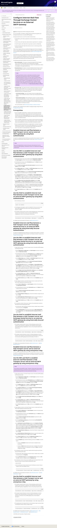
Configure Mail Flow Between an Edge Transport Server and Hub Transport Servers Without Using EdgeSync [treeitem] (7, 101)
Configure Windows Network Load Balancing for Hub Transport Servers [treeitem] (7, 117)
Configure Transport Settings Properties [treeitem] (6, 51)
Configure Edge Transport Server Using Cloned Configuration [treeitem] (7, 45)
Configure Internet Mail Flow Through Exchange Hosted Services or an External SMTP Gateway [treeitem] (7, 107)
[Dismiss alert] (55, 1)
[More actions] (43, 15)
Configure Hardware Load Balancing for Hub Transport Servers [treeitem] (7, 121)
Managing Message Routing (20, 14)
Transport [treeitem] (3, 31)
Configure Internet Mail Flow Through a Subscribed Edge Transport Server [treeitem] (7, 95)
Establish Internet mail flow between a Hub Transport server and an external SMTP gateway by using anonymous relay (50, 49)
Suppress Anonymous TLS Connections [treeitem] (7, 92)
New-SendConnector (34, 220)
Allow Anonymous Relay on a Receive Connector (32, 104)
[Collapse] (11, 14)
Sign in (55, 7)
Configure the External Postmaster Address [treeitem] (6, 59)
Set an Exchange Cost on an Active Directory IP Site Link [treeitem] (7, 83)
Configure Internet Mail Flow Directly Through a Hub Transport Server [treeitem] (7, 112)
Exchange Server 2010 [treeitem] (5, 17)
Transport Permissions (38, 139)
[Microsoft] (1, 7)
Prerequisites (48, 16)
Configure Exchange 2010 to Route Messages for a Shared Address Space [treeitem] (7, 88)
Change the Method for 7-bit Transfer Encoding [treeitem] (7, 39)
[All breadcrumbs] (14, 15)
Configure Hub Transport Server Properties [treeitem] (7, 48)
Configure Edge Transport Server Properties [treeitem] (7, 42)
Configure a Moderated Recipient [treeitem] (6, 54)
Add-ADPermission (34, 512)
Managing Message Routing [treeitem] (7, 79)
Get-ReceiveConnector (34, 472)
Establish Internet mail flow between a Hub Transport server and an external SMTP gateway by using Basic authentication (50, 19)
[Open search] (52, 8)
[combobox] (6, 15)
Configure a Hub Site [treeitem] (7, 80)
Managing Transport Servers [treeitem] (6, 37)
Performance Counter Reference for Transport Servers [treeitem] (6, 136)
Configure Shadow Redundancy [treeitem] (6, 56)
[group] (29, 218)
